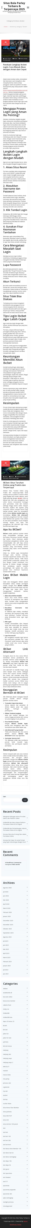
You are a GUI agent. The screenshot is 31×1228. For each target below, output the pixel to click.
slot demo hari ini (8, 1153)
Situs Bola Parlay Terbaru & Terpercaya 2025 (14, 6)
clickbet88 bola (7, 1017)
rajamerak (6, 1087)
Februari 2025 (7, 961)
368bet (5, 988)
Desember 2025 (8, 920)
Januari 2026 (7, 916)
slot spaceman (7, 1173)
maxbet (5, 1070)
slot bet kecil (7, 1144)
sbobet (5, 1095)
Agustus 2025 (7, 937)
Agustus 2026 (7, 888)
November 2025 (8, 924)
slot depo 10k (7, 1161)
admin (5, 476)
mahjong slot (7, 1054)
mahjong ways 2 (8, 1062)
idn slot (5, 1029)
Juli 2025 (5, 941)
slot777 (5, 1181)
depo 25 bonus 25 (8, 1021)
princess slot (7, 1083)
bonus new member (9, 1001)
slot (4, 1128)
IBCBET (20, 498)
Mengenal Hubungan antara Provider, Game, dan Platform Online (14, 817)
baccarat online (7, 997)
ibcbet (15, 58)
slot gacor (6, 1169)
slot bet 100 (7, 1136)
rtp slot (5, 1091)
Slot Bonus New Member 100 (12, 1148)
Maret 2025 (6, 957)
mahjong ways (7, 1058)
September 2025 (8, 933)
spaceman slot (7, 1194)
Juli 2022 (5, 970)
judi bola (5, 1042)
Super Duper (7, 58)
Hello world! (16, 864)
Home (6, 26)
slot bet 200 (7, 1140)
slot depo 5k (7, 1165)
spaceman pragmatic (9, 1189)
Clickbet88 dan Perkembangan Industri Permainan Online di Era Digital (15, 829)
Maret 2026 (6, 908)
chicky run (6, 1009)
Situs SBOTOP (7, 1116)
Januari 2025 (7, 966)
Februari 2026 (7, 912)
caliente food (7, 1005)
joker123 (6, 1033)
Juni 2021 (6, 974)
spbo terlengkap (8, 1198)
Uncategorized (7, 1206)
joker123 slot (7, 1038)
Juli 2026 (5, 892)
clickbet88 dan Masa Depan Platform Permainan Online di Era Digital (14, 823)
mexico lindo (7, 1075)
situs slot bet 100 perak (10, 1124)
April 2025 (6, 953)
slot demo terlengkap (9, 1157)
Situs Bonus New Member (11, 1107)
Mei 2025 (6, 949)
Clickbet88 (6, 1013)
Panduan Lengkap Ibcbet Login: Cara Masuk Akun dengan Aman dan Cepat (15, 67)
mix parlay (6, 1079)
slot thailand (7, 1177)
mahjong (5, 1050)
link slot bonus (7, 1046)
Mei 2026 (6, 900)
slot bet (5, 1132)
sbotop (5, 1099)
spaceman (6, 1185)
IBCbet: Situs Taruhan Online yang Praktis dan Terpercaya (14, 485)
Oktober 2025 (7, 929)
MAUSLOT (6, 1066)
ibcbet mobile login (14, 478)
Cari (4, 796)
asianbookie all (7, 992)
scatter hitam (7, 1103)
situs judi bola (7, 1111)
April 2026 (6, 904)
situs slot (6, 1120)
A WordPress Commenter (13, 862)
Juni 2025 (6, 945)
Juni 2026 (6, 896)
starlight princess (8, 1202)
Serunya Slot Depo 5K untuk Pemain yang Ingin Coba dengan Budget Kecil (14, 841)
